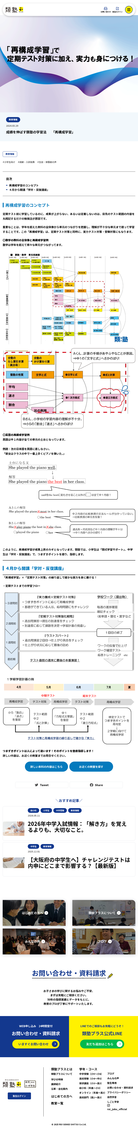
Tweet (44, 785)
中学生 (33, 846)
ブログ (110, 1073)
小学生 (46, 810)
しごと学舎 (113, 1101)
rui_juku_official (117, 1109)
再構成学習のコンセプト (24, 185)
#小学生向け (9, 162)
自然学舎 (112, 1097)
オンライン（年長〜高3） (93, 1092)
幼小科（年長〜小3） (90, 1088)
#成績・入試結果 (26, 162)
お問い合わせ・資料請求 (120, 1087)
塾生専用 (112, 1083)
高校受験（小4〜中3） (91, 1078)
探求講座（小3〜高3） (91, 1083)
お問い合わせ (106, 11)
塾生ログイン (117, 11)
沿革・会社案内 (59, 1088)
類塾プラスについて (61, 1074)
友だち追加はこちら (99, 1044)
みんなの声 (113, 1078)
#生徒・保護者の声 (46, 162)
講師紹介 (56, 1084)
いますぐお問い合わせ (33, 1044)
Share (99, 785)
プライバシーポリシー (119, 1092)
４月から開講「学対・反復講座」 (29, 189)
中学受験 (60, 810)
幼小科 (33, 810)
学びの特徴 (57, 1079)
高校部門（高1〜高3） (91, 1097)
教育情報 (10, 154)
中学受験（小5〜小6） (91, 1074)
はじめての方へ (61, 1096)
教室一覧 (57, 1103)
